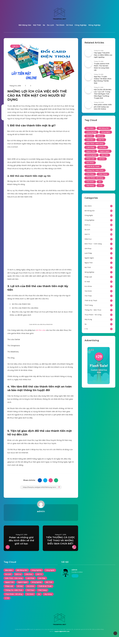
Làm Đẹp (102, 147)
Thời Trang (103, 174)
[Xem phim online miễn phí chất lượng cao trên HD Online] (88, 104)
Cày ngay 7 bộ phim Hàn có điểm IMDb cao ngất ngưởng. (103, 55)
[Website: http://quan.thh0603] (41, 516)
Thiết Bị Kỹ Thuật (93, 166)
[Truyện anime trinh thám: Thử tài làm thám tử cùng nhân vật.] (88, 63)
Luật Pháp (90, 147)
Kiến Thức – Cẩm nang (93, 244)
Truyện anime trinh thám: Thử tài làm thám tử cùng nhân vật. (101, 67)
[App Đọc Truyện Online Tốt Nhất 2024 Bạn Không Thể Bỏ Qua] (88, 76)
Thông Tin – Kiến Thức (93, 310)
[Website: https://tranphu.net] (75, 575)
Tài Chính (60, 25)
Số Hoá (69, 25)
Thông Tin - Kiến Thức (95, 170)
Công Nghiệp (81, 25)
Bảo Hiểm (90, 128)
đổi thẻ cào (40, 330)
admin (41, 511)
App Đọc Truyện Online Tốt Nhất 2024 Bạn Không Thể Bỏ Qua (102, 80)
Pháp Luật (90, 159)
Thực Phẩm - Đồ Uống (95, 178)
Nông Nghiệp (94, 25)
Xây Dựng (90, 185)
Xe (44, 25)
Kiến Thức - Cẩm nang (95, 143)
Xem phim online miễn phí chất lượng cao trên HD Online (103, 107)
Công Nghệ (106, 132)
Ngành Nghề (104, 151)
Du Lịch (50, 25)
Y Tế (100, 185)
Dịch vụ (100, 136)
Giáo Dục (90, 140)
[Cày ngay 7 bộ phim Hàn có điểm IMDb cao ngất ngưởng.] (88, 53)
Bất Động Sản (25, 25)
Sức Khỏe (90, 162)
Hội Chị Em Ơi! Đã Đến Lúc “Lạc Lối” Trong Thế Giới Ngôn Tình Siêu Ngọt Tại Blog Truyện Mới (103, 94)
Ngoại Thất (91, 151)
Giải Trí (15, 46)
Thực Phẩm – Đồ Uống (93, 315)
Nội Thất (37, 25)
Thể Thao (90, 174)
